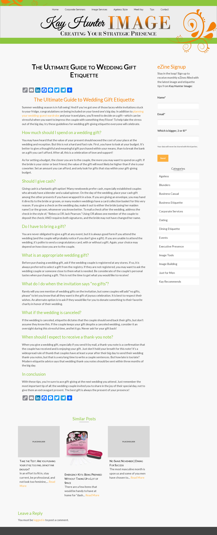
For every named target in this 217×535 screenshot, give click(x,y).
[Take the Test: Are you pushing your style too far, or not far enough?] (39, 441)
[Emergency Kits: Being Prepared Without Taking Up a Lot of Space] (84, 448)
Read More (92, 495)
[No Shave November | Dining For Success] (129, 441)
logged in (39, 520)
